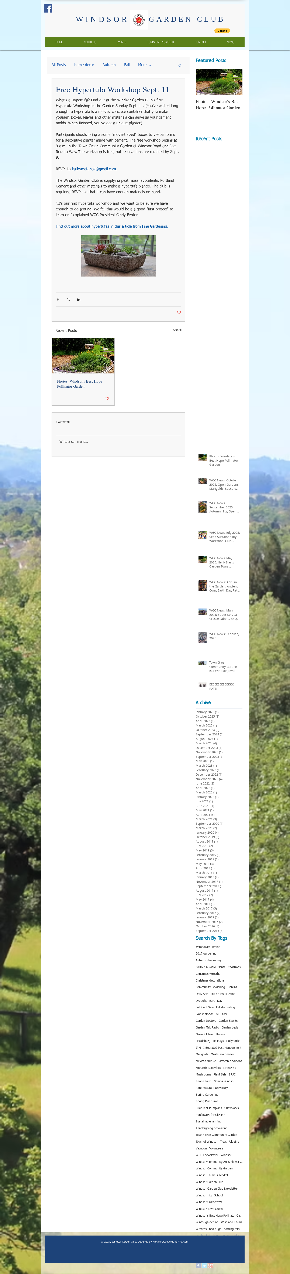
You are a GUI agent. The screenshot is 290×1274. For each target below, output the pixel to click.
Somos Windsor (224, 1081)
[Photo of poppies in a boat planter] (83, 355)
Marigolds (202, 1054)
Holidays (218, 1041)
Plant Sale (220, 1074)
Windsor (226, 1155)
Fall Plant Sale (205, 1007)
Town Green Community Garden (216, 1135)
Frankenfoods (204, 1014)
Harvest (221, 1034)
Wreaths (201, 1229)
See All (177, 330)
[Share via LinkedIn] (79, 299)
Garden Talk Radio (207, 1027)
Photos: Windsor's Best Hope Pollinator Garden (79, 384)
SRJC (232, 1074)
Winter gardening (207, 1222)
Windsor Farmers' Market (212, 1175)
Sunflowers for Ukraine (210, 1115)
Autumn (109, 65)
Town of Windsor (207, 1141)
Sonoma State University (212, 1088)
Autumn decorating (208, 960)
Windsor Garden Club (209, 1182)
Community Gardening (210, 987)
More (142, 65)
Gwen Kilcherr (204, 1034)
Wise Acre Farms (231, 1222)
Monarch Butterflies (208, 1068)
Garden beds (230, 1027)
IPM (198, 1047)
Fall (127, 65)
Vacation (201, 1148)
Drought (201, 1000)
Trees (223, 1141)
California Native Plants (210, 967)
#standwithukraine (208, 947)
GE (218, 1014)
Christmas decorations (210, 980)
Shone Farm (203, 1081)
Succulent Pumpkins (209, 1108)
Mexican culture (206, 1061)
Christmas (234, 967)
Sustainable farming (208, 1121)
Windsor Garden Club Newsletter (217, 1188)
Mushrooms (203, 1074)
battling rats (231, 1229)
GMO (225, 1014)
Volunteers (216, 1148)
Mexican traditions (230, 1061)
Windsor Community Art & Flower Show (219, 1162)
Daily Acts (202, 994)
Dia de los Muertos (223, 994)
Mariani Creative (161, 1242)
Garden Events (228, 1020)
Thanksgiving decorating (212, 1128)
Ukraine (234, 1141)
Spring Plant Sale (207, 1101)
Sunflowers (231, 1108)
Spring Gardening (207, 1094)
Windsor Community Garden (214, 1168)
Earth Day (215, 1000)
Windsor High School (209, 1195)
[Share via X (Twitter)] (68, 299)
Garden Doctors (206, 1020)
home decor (84, 65)
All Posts (59, 65)
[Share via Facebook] (58, 299)
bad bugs (215, 1229)
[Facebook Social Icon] (48, 8)
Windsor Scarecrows (209, 1202)
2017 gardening (206, 953)
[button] (180, 65)
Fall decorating (225, 1007)
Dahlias (232, 987)
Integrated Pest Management (222, 1047)
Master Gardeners (222, 1054)
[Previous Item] (202, 81)
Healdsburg (203, 1041)
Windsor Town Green (209, 1208)
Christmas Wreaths (208, 973)
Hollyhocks (233, 1041)
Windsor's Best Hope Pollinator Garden (219, 1215)
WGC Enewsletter (207, 1155)
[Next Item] (236, 81)
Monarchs (229, 1068)
